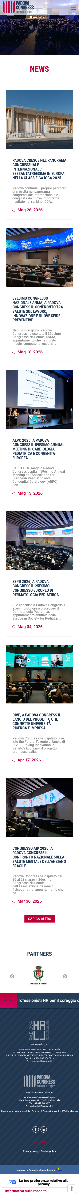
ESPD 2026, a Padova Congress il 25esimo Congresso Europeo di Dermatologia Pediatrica (35, 588)
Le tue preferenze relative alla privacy (43, 1182)
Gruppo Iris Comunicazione (42, 1170)
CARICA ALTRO (39, 919)
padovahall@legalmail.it (41, 1061)
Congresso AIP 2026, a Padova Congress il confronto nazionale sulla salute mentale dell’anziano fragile (39, 857)
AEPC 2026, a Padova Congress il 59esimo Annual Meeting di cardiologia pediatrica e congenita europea (38, 449)
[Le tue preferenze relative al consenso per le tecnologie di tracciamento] (72, 1189)
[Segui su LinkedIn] (43, 1129)
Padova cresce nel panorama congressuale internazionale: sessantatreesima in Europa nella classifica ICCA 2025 (39, 169)
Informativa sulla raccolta (26, 1191)
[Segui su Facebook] (35, 1129)
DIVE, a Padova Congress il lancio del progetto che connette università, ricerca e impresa (36, 722)
